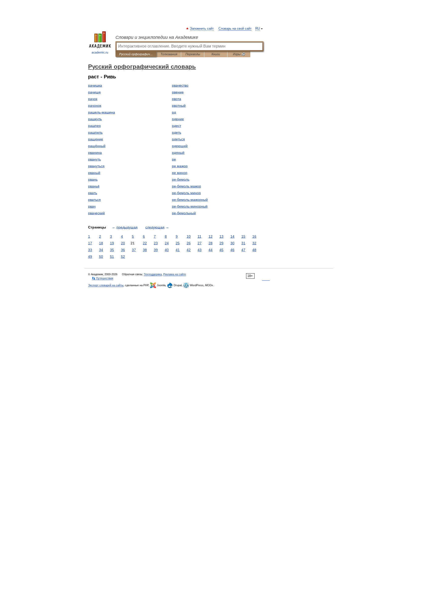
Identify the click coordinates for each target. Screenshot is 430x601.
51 (112, 257)
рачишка (95, 85)
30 (232, 243)
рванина (95, 153)
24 (167, 243)
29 (221, 243)
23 (156, 243)
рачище (94, 92)
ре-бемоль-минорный (190, 206)
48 (254, 250)
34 (101, 250)
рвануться (96, 166)
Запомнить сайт (202, 28)
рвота (176, 99)
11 (199, 236)
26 (189, 243)
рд (174, 112)
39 (156, 250)
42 (189, 250)
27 (200, 243)
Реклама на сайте (174, 274)
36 (123, 250)
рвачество (180, 85)
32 (254, 243)
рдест (176, 126)
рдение (178, 119)
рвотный (179, 106)
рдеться (178, 139)
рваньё (94, 186)
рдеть (176, 132)
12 (211, 236)
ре (174, 159)
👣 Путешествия (102, 278)
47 (243, 250)
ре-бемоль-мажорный (190, 200)
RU (257, 28)
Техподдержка (153, 274)
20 (123, 243)
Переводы (192, 54)
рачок (92, 99)
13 (221, 236)
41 (178, 250)
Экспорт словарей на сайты (105, 285)
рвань (93, 179)
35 (112, 250)
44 (211, 250)
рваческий (96, 213)
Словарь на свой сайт (235, 28)
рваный (94, 173)
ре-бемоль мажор (186, 186)
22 (145, 243)
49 (90, 257)
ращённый (97, 146)
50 (101, 257)
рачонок (94, 106)
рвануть (94, 159)
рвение (178, 92)
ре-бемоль (180, 179)
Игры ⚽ (239, 54)
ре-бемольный (184, 213)
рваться (94, 200)
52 (123, 257)
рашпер (94, 126)
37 (134, 250)
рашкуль (95, 119)
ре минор (179, 173)
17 (90, 243)
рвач (92, 206)
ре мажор (180, 166)
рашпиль (95, 132)
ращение (95, 139)
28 (211, 243)
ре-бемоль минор (186, 193)
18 (101, 243)
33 (90, 250)
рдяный (178, 153)
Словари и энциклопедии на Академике (156, 37)
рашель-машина (101, 112)
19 (112, 243)
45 (221, 250)
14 (232, 236)
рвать (92, 193)
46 (232, 250)
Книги (216, 54)
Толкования (169, 54)
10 (189, 236)
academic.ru (100, 52)
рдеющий (180, 146)
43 (200, 250)
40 (167, 250)
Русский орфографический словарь (136, 54)
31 (243, 243)
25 (178, 243)
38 (145, 250)
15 (243, 236)
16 (254, 236)
